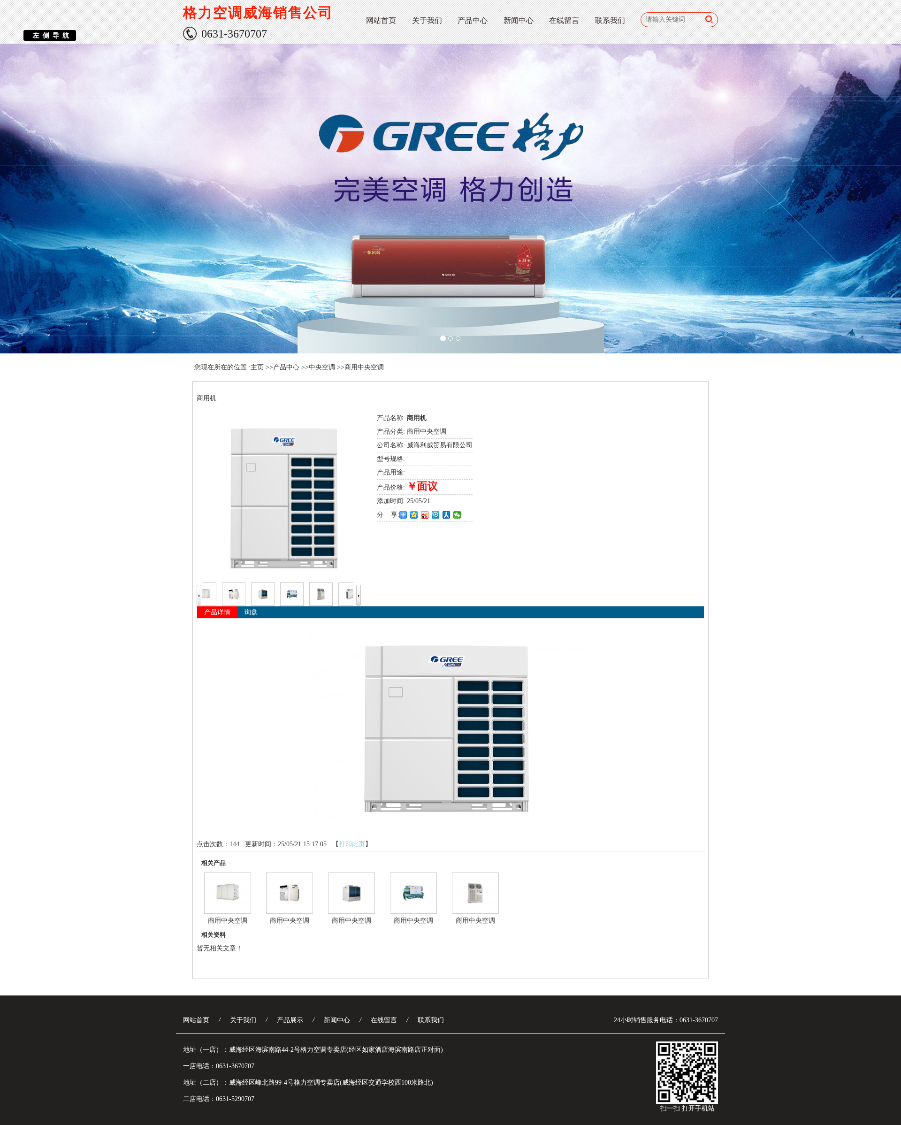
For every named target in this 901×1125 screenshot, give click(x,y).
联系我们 (610, 20)
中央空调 (322, 367)
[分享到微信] (457, 515)
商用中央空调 (364, 367)
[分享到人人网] (446, 515)
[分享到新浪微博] (425, 515)
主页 (257, 367)
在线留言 (564, 20)
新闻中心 (519, 20)
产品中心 (473, 20)
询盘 (251, 612)
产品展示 (290, 1020)
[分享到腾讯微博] (436, 515)
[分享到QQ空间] (414, 515)
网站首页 (381, 20)
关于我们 (427, 20)
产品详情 (217, 612)
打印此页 (352, 844)
